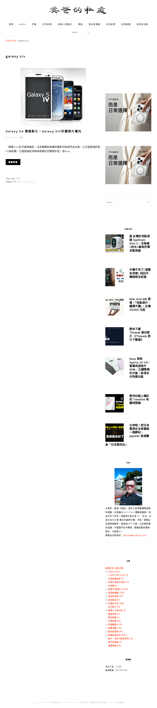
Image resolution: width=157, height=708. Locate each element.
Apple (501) (114, 571)
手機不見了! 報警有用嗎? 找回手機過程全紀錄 (140, 273)
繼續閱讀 (13, 162)
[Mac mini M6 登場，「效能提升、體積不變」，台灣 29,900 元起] (114, 307)
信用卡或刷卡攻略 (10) (118, 582)
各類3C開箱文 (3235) (118, 589)
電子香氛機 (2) (115, 642)
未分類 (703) (114, 607)
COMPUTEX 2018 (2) (118, 575)
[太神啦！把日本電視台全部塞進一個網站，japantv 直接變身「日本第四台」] (114, 433)
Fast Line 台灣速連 (116, 702)
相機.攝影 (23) (114, 628)
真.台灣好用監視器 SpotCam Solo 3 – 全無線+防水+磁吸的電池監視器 (139, 243)
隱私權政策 (94, 702)
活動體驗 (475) (115, 624)
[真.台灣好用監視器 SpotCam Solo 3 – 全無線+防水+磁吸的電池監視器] (114, 244)
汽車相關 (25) (114, 621)
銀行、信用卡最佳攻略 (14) (120, 638)
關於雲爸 (84, 702)
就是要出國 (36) (115, 596)
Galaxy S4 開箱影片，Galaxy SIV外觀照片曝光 (44, 131)
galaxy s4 (21, 182)
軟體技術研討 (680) (117, 635)
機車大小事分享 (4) (117, 610)
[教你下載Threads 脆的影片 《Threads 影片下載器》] (114, 337)
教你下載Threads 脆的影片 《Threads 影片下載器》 (140, 334)
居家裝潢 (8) (114, 600)
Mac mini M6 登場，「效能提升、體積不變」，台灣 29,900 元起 (140, 304)
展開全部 (109, 568)
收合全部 (119, 568)
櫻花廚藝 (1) (114, 617)
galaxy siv (31, 182)
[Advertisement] (128, 58)
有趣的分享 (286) (116, 603)
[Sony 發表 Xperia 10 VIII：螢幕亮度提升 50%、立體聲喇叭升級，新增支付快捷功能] (114, 366)
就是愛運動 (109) (116, 592)
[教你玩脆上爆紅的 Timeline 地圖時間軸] (114, 404)
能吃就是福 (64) (115, 631)
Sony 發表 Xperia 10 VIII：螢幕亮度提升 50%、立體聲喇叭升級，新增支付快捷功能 (140, 367)
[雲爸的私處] (78, 15)
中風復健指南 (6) (116, 578)
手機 (18, 179)
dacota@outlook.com (135, 535)
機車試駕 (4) (114, 614)
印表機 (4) (113, 585)
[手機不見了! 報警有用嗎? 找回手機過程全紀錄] (114, 277)
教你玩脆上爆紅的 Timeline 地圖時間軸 (139, 399)
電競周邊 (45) (114, 645)
